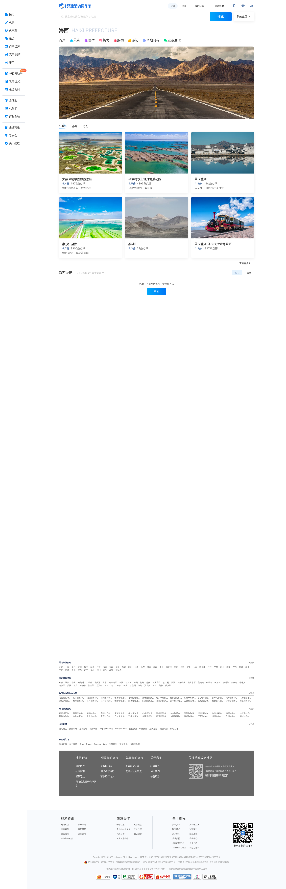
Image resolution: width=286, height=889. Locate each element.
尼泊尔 (99, 685)
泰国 (121, 682)
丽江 (92, 667)
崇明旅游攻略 (176, 701)
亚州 (67, 682)
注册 (184, 6)
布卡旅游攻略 (79, 698)
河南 (149, 667)
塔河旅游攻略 (93, 701)
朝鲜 (142, 682)
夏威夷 (147, 685)
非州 (73, 682)
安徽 (189, 667)
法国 (173, 682)
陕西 (80, 670)
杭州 (99, 670)
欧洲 (61, 682)
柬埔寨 (83, 685)
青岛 (105, 670)
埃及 (75, 685)
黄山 (92, 670)
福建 (228, 667)
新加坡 (128, 682)
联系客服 (219, 6)
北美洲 (97, 682)
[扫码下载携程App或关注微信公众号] (234, 6)
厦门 (86, 667)
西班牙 (62, 685)
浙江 (176, 667)
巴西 (119, 685)
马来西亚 (113, 682)
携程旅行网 (75, 6)
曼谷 (161, 685)
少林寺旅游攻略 (233, 701)
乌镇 (111, 670)
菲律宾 (242, 682)
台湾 (136, 667)
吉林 (67, 670)
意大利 (166, 682)
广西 (235, 667)
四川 (130, 667)
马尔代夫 (181, 682)
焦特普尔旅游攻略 (109, 701)
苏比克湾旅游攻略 (206, 698)
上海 (67, 667)
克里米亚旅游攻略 (220, 698)
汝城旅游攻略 (65, 698)
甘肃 (241, 667)
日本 (105, 682)
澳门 (73, 667)
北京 (61, 667)
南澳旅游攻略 (232, 698)
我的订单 (199, 6)
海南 (105, 667)
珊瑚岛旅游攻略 (108, 698)
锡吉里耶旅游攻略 (164, 698)
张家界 (118, 670)
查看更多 (245, 263)
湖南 (155, 667)
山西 (195, 667)
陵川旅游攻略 (134, 701)
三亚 (99, 667)
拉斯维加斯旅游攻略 (179, 698)
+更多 (251, 662)
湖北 (247, 667)
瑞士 (113, 685)
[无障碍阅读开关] (243, 6)
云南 (111, 667)
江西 (210, 667)
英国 (69, 685)
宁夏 (61, 670)
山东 (143, 667)
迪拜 (155, 685)
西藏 (124, 667)
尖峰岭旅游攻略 (66, 701)
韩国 (136, 682)
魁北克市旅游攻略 (220, 701)
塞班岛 (234, 682)
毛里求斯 (192, 682)
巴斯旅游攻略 (148, 701)
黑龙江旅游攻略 (149, 698)
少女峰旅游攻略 (135, 698)
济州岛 (226, 682)
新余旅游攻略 (204, 701)
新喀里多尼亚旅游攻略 (194, 698)
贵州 (162, 667)
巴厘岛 (209, 682)
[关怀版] (251, 6)
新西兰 (91, 685)
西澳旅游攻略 (79, 701)
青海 (73, 670)
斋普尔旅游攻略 (163, 701)
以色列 (133, 685)
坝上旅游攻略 (246, 701)
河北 (222, 667)
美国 (125, 685)
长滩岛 (217, 682)
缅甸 (140, 685)
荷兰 (107, 685)
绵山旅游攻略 (93, 698)
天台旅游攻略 (190, 701)
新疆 (117, 667)
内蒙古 (169, 667)
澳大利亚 (157, 682)
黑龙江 (202, 667)
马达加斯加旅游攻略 (249, 698)
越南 (148, 682)
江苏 (182, 667)
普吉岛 (201, 682)
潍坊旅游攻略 (120, 701)
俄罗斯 (168, 685)
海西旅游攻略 (120, 698)
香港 (80, 667)
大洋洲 (89, 682)
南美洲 (81, 682)
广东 (216, 667)
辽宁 (86, 670)
